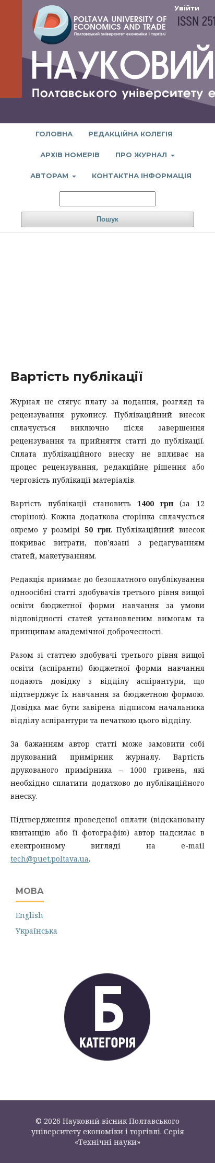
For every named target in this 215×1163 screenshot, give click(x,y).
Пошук (107, 219)
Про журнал (142, 154)
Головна (54, 134)
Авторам (50, 175)
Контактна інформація (142, 175)
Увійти (186, 8)
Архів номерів (70, 154)
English (29, 915)
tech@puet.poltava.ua (49, 859)
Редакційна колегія (130, 134)
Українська (36, 931)
